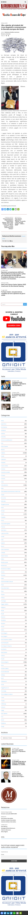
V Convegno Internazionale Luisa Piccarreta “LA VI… (18, 407)
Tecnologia (3, 691)
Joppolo (3, 543)
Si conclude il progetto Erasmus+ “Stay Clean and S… (18, 395)
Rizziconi (3, 617)
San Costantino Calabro (6, 639)
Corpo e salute (4, 465)
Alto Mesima (4, 427)
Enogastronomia (5, 504)
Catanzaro (3, 459)
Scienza (3, 655)
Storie (2, 684)
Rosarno (3, 623)
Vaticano (3, 707)
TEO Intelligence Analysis (7, 694)
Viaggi (2, 710)
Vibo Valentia (4, 713)
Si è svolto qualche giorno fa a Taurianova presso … (18, 751)
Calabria (3, 453)
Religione (3, 607)
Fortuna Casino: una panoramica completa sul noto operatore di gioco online (13, 293)
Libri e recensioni (5, 549)
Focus (2, 520)
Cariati (2, 456)
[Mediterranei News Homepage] (9, 795)
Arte (2, 443)
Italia (2, 539)
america (3, 433)
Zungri (2, 726)
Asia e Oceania (4, 446)
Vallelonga (3, 704)
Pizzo (2, 591)
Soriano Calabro (5, 668)
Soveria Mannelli (5, 671)
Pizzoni (2, 594)
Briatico (3, 449)
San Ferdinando (4, 642)
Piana (2, 585)
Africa (2, 420)
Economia (3, 498)
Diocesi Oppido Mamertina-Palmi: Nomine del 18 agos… (18, 775)
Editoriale (3, 501)
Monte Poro (4, 565)
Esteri (2, 507)
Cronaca (3, 475)
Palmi (2, 578)
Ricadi (2, 610)
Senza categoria (4, 662)
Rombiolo (3, 620)
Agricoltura (3, 424)
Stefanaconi (4, 681)
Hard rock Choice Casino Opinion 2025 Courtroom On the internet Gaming (13, 285)
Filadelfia (3, 517)
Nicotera (3, 575)
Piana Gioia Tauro (5, 588)
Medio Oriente (4, 556)
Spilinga (3, 675)
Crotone (3, 478)
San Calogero (4, 633)
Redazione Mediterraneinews (12, 32)
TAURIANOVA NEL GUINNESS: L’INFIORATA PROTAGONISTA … (19, 384)
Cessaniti (3, 462)
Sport (2, 678)
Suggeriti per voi (5, 687)
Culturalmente (4, 485)
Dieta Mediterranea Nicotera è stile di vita (10, 491)
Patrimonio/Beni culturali (7, 581)
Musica (2, 572)
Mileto (2, 559)
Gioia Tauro (3, 530)
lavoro (2, 546)
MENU (4, 2)
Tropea (2, 700)
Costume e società (5, 472)
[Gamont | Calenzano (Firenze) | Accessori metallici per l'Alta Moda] (14, 352)
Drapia (2, 494)
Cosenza (3, 469)
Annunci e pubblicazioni (6, 440)
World (2, 720)
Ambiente (3, 430)
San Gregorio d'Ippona (6, 646)
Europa (3, 510)
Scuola (2, 659)
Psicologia (3, 601)
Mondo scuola (4, 562)
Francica (3, 527)
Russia (2, 626)
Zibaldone (3, 723)
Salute (2, 630)
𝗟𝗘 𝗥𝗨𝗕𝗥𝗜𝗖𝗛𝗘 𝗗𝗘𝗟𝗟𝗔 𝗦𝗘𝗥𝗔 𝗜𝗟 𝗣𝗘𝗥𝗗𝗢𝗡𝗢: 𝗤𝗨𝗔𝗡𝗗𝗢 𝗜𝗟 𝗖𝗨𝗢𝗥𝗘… (19, 763)
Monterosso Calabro (6, 568)
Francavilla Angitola (5, 523)
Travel (2, 697)
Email (2, 854)
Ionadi (2, 536)
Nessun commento (5, 34)
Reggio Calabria (4, 604)
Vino (2, 716)
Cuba (2, 482)
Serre (2, 665)
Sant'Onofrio (4, 652)
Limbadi (3, 552)
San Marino (3, 649)
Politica (3, 597)
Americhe (3, 436)
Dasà (2, 488)
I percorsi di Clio (4, 533)
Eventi (2, 514)
